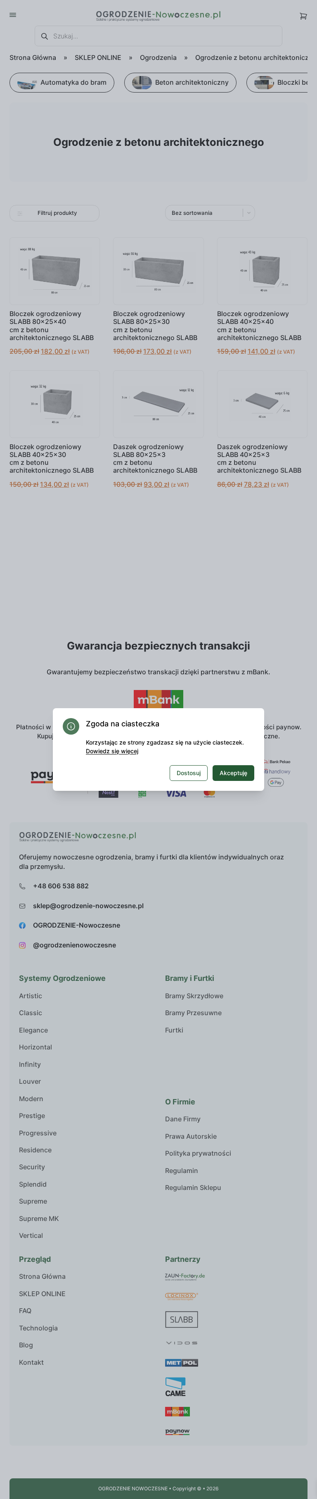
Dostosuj (189, 772)
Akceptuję (233, 772)
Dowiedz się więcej (112, 750)
